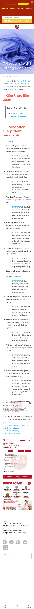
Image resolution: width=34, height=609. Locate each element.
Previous (5, 521)
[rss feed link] (5, 547)
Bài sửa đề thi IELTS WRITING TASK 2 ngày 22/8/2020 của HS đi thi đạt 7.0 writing (17, 84)
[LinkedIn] (18, 542)
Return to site (7, 538)
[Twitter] (11, 542)
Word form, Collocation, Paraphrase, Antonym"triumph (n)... (17, 532)
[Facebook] (5, 542)
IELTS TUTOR (7, 141)
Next (4, 528)
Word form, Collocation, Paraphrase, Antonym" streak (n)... (16, 524)
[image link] (17, 26)
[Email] (25, 542)
